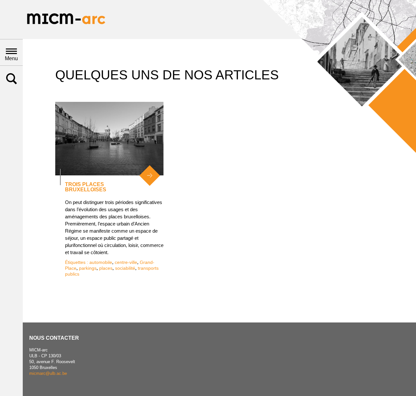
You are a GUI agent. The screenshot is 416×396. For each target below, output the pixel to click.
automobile (100, 262)
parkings (88, 268)
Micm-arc (66, 19)
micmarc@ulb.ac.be (48, 373)
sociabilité (125, 268)
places (105, 268)
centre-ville (126, 262)
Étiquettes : (77, 262)
